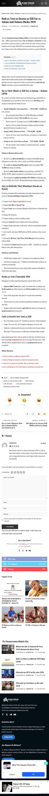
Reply (44, 443)
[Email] (44, 414)
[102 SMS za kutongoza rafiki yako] (36, 615)
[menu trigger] (4, 3)
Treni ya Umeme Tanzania (24, 384)
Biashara (4, 26)
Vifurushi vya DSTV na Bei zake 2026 (30, 672)
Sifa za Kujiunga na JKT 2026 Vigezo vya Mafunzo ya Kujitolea (23, 367)
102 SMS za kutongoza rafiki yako (35, 625)
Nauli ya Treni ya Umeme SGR (13, 381)
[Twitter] (33, 414)
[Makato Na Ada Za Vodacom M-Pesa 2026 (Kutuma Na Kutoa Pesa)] (8, 649)
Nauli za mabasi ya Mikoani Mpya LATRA (16, 356)
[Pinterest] (38, 414)
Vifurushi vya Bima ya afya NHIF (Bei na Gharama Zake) (21, 363)
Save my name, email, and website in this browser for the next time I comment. (23, 520)
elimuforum (34, 26)
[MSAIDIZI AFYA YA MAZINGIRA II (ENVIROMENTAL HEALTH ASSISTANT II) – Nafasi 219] (13, 588)
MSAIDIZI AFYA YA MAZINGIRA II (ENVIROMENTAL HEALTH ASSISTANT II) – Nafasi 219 (11, 601)
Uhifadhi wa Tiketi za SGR (11, 386)
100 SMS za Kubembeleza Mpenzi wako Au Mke (35, 600)
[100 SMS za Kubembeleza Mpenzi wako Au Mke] (36, 588)
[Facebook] (27, 414)
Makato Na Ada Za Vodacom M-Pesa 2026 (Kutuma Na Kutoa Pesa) (29, 648)
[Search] (46, 3)
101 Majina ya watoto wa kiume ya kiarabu (11, 626)
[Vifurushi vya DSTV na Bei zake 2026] (8, 673)
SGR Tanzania (30, 381)
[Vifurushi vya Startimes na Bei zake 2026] (8, 685)
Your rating (5, 472)
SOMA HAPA (8, 737)
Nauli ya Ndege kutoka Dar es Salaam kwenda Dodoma (20, 360)
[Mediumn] (29, 551)
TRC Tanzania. (8, 384)
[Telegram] (26, 551)
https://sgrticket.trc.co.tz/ (22, 201)
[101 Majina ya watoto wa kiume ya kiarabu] (13, 615)
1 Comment (7, 29)
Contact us (23, 544)
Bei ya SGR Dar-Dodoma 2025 (19, 378)
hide (13, 57)
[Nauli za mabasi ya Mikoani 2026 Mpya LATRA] (8, 661)
